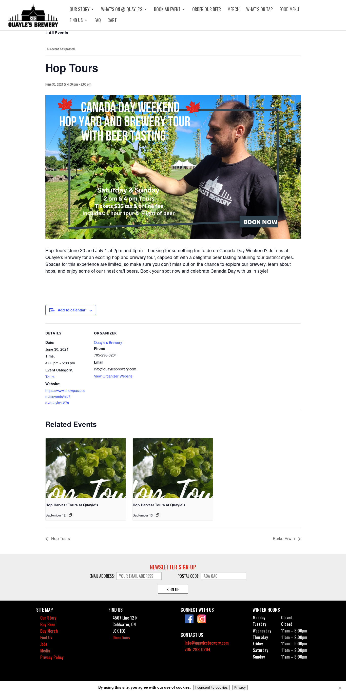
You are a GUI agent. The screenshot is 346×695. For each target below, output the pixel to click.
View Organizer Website (113, 376)
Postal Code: (189, 576)
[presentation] (86, 468)
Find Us (76, 20)
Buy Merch (49, 631)
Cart (112, 20)
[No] (339, 687)
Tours (49, 376)
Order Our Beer (206, 9)
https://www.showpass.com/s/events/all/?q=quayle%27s (65, 396)
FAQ (97, 20)
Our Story (79, 9)
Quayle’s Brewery (108, 342)
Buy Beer (47, 624)
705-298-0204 (197, 649)
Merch (233, 9)
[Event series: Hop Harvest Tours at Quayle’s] (70, 515)
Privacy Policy (52, 657)
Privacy (240, 687)
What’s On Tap (259, 9)
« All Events (56, 32)
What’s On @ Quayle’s (121, 9)
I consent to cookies (211, 687)
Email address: (102, 576)
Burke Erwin (284, 538)
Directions (121, 637)
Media (45, 651)
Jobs (43, 644)
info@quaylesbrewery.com (207, 643)
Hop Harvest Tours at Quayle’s (72, 504)
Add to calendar (71, 309)
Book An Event (167, 9)
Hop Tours (60, 538)
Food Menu (289, 9)
